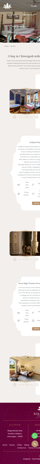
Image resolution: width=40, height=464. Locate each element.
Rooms (12, 445)
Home (33, 6)
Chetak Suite (11, 15)
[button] (35, 443)
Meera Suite (20, 20)
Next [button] (37, 117)
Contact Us (21, 448)
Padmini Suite (28, 15)
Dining (26, 445)
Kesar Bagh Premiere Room (20, 32)
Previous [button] (14, 117)
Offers (19, 445)
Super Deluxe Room (20, 26)
